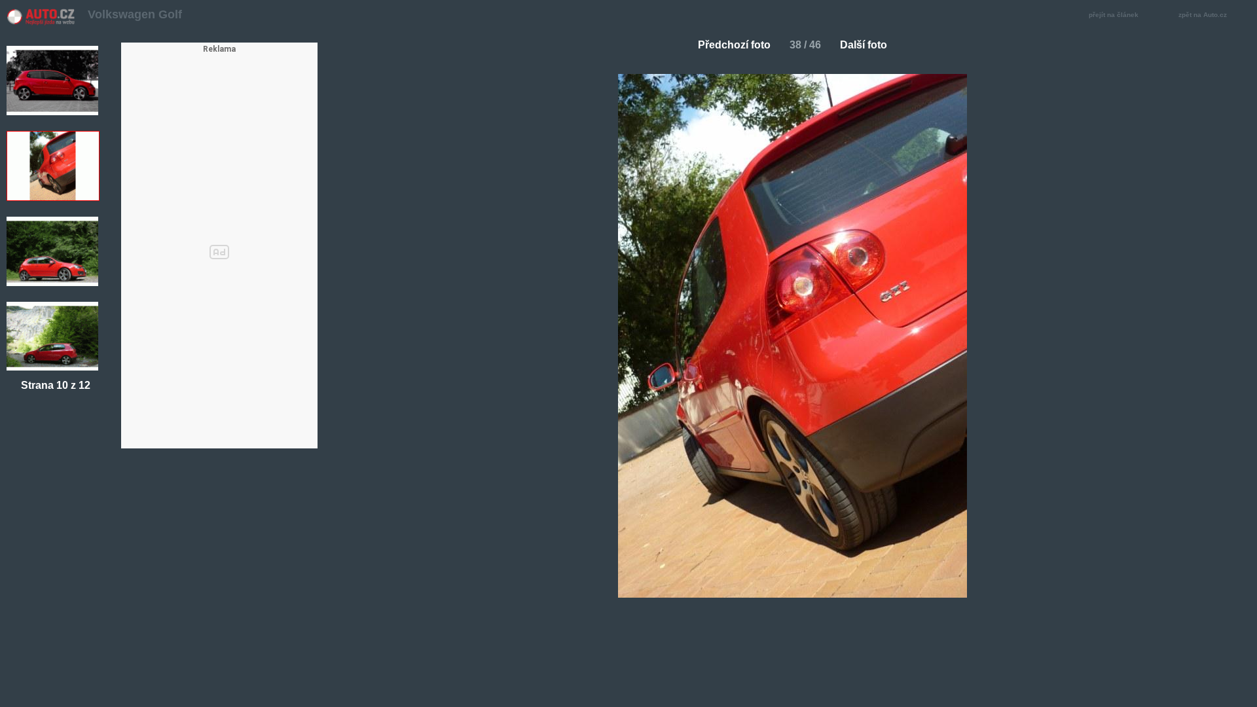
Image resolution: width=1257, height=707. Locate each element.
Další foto (863, 45)
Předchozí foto (734, 45)
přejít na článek (1114, 14)
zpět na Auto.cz (1202, 14)
